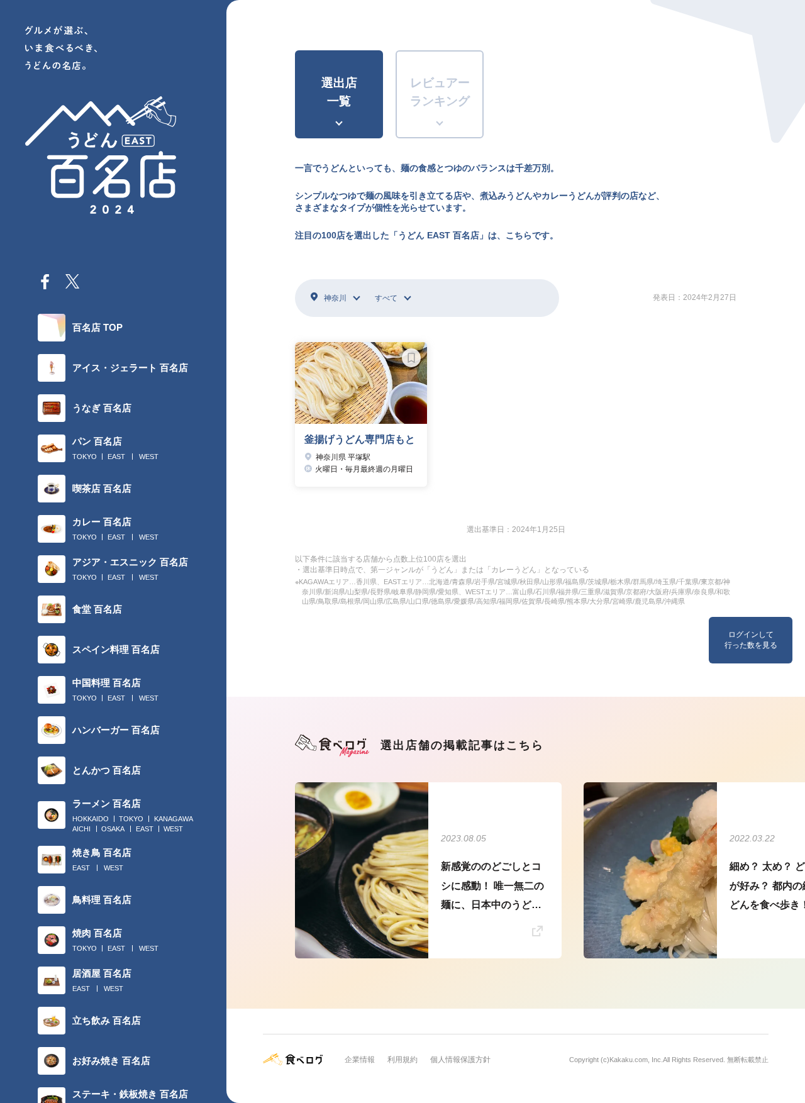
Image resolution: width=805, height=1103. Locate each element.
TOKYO (84, 456)
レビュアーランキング (440, 92)
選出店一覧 (339, 92)
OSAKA (113, 829)
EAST (116, 456)
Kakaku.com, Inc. (636, 1059)
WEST (148, 456)
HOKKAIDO (90, 819)
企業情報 (360, 1059)
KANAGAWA (173, 819)
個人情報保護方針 (460, 1059)
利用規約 (402, 1059)
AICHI (81, 829)
